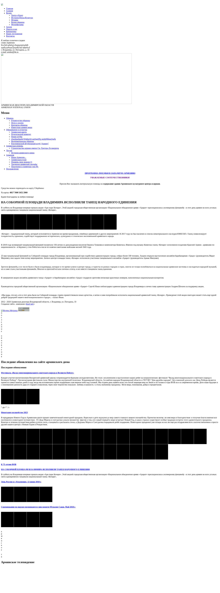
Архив (9, 27)
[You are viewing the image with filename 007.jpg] (58, 222)
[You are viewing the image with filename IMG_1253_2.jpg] (136, 452)
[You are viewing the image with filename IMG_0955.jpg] (71, 436)
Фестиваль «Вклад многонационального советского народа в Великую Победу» (37, 373)
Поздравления (12, 169)
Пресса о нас (11, 29)
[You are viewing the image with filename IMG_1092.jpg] (200, 436)
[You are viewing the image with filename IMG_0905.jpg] (7, 436)
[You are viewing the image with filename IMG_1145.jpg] (20, 452)
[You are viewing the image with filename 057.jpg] (46, 494)
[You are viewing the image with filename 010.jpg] (97, 222)
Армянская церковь (14, 146)
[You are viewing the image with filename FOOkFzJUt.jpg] (110, 222)
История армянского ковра (22, 153)
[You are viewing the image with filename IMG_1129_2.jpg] (7, 452)
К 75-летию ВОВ (8, 464)
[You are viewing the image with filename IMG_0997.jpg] (110, 436)
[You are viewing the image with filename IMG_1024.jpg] (148, 436)
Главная (9, 8)
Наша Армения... (18, 157)
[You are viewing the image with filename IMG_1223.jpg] (123, 452)
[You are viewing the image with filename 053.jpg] (33, 519)
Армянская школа (19, 132)
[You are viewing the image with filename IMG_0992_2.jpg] (97, 436)
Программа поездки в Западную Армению (110, 173)
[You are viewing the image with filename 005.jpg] (33, 222)
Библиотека (11, 31)
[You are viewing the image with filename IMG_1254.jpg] (148, 452)
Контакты (10, 36)
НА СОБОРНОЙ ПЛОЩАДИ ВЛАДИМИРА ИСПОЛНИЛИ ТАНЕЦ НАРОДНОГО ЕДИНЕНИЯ (45, 469)
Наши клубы (16, 137)
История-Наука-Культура (22, 18)
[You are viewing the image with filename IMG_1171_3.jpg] (84, 452)
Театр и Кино (17, 15)
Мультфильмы (17, 24)
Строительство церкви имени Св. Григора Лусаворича (35, 148)
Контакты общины (19, 125)
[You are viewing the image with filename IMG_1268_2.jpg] (161, 452)
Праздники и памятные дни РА (24, 167)
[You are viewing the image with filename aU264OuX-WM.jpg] (7, 396)
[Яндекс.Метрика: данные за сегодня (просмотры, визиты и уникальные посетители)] (9, 310)
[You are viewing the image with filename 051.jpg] (7, 519)
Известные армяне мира (21, 127)
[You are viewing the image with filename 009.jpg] (84, 222)
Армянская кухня (18, 160)
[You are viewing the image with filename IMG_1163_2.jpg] (46, 452)
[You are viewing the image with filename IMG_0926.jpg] (33, 436)
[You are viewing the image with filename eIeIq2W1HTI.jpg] (20, 396)
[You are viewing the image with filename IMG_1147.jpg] (33, 452)
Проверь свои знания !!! (21, 162)
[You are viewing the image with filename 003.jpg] (20, 222)
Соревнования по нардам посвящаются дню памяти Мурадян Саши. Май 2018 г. (38, 507)
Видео (9, 13)
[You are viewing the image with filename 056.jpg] (33, 494)
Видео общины (17, 22)
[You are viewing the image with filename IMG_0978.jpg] (84, 436)
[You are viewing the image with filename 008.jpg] (71, 222)
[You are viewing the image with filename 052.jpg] (20, 519)
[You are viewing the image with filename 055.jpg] (20, 494)
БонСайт (30, 304)
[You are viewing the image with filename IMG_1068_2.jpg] (174, 436)
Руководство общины (20, 120)
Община (9, 118)
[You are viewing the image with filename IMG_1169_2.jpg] (58, 452)
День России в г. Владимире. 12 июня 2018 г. (21, 482)
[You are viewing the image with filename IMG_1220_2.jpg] (97, 452)
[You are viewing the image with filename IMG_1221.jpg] (110, 452)
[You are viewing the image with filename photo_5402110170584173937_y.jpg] (33, 396)
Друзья (9, 150)
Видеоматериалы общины (22, 141)
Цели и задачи (17, 123)
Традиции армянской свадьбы (24, 164)
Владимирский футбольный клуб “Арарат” (30, 144)
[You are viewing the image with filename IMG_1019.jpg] (123, 436)
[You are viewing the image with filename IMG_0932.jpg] (58, 436)
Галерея (9, 11)
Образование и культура (16, 130)
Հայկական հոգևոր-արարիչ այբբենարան (33, 139)
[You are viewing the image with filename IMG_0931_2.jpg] (46, 436)
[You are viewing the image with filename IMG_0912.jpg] (20, 436)
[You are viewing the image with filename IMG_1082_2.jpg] (187, 436)
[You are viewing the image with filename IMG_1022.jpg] (136, 436)
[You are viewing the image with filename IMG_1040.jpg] (161, 436)
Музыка (14, 20)
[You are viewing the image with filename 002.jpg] (7, 222)
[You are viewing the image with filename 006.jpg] (46, 222)
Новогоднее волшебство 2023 (14, 412)
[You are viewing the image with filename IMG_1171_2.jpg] (71, 452)
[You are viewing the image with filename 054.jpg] (7, 494)
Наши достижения (14, 34)
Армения (10, 155)
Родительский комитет (21, 134)
